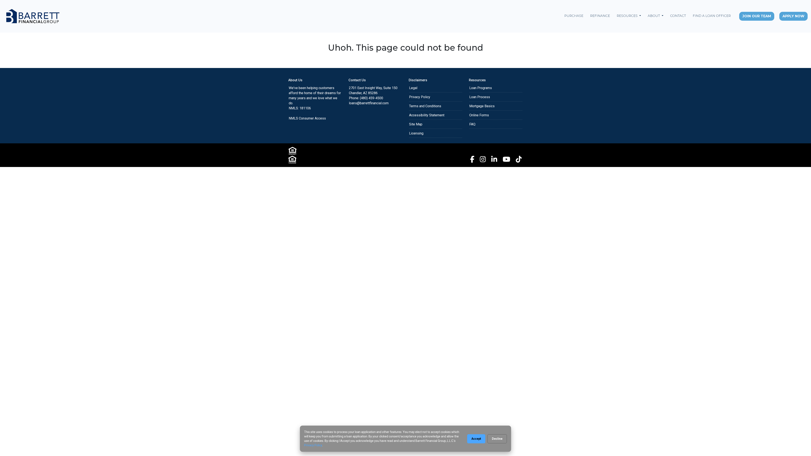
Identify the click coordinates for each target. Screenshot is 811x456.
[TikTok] (519, 159)
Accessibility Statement (426, 115)
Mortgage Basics (482, 106)
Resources (627, 16)
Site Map (415, 124)
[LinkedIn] (494, 159)
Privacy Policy (419, 97)
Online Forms (479, 115)
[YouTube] (506, 159)
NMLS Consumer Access (307, 118)
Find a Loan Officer (712, 16)
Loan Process (479, 97)
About (654, 16)
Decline (497, 438)
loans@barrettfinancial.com (369, 103)
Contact (678, 16)
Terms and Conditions (425, 106)
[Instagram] (483, 159)
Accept (476, 438)
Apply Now (793, 16)
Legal (413, 88)
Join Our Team (756, 16)
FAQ (472, 124)
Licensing (416, 133)
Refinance (600, 16)
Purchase (573, 16)
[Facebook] (472, 159)
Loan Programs (480, 88)
